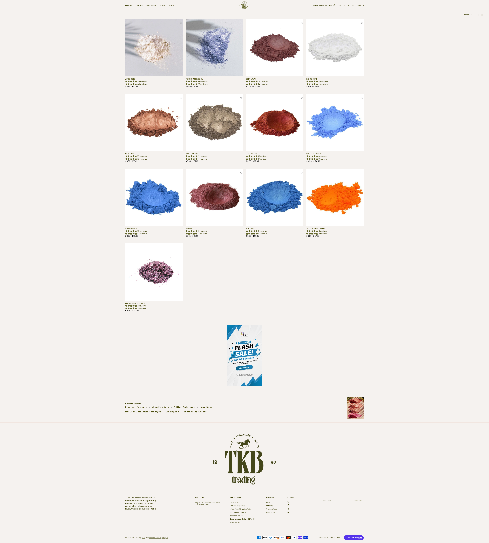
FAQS (268, 502)
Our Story (269, 505)
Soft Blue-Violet (313, 154)
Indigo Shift (311, 79)
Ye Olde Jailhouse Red (315, 228)
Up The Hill (129, 154)
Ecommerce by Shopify (158, 538)
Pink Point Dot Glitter (135, 303)
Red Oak (189, 228)
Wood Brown (192, 154)
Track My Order (271, 509)
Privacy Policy (235, 522)
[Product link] (154, 54)
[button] (324, 5)
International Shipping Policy (241, 509)
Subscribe (359, 500)
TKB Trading (136, 538)
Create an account (201, 502)
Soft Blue (250, 228)
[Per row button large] (478, 14)
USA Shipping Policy (237, 505)
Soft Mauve (251, 79)
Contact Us (270, 512)
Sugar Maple (251, 154)
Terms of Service (236, 516)
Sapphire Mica (131, 228)
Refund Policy (235, 502)
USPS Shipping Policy (238, 512)
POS (143, 538)
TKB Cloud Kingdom (194, 79)
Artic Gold (130, 79)
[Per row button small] (482, 14)
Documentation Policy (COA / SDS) (243, 519)
